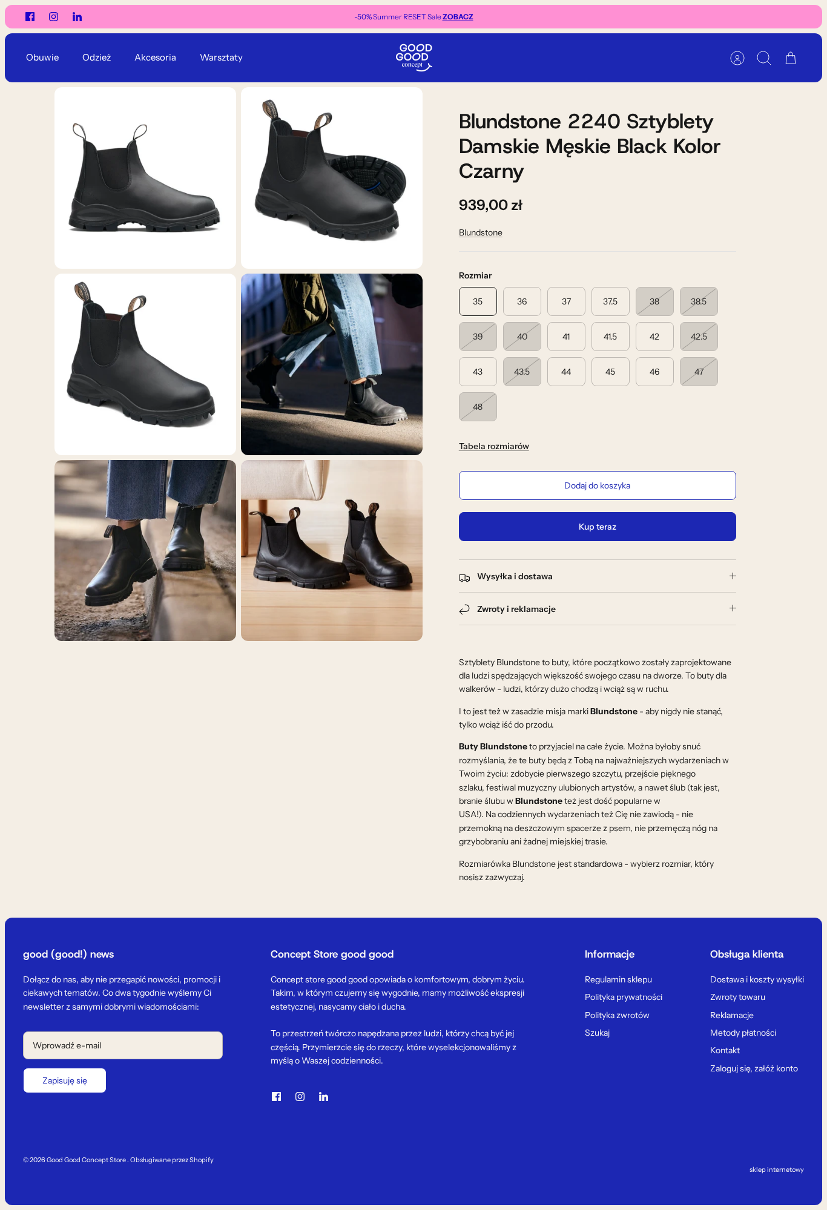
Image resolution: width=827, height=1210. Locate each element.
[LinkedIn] (77, 16)
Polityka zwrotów (617, 1015)
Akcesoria (155, 57)
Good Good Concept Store (87, 1160)
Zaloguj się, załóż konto (754, 1068)
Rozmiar (475, 275)
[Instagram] (53, 16)
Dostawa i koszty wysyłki (757, 979)
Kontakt (725, 1050)
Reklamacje (732, 1015)
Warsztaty (221, 57)
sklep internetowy (777, 1169)
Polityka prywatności (623, 996)
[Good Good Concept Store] (414, 57)
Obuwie (42, 57)
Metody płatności (743, 1032)
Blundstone (480, 232)
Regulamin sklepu (618, 979)
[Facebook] (30, 16)
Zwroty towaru (737, 996)
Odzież (96, 57)
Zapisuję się (64, 1080)
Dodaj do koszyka (597, 485)
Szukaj (597, 1032)
